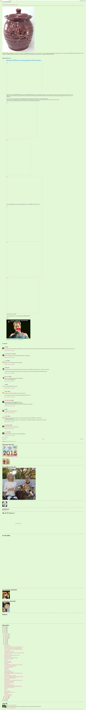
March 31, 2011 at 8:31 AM (9, 357)
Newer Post (4, 439)
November (6, 635)
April (6, 643)
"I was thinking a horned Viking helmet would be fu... (13, 664)
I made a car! (6, 669)
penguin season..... (7, 679)
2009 (5, 700)
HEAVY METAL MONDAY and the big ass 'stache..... (13, 673)
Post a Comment (5, 437)
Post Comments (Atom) (11, 441)
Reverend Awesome (8, 400)
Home (43, 439)
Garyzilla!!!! (6, 668)
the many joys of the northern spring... (11, 657)
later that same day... (8, 656)
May (5, 642)
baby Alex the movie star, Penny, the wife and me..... (13, 680)
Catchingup (6, 663)
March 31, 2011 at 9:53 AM (9, 373)
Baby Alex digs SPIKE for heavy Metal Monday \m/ (13, 686)
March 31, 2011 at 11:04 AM (10, 388)
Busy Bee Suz (7, 376)
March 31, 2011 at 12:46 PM (10, 412)
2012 (5, 631)
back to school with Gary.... (9, 682)
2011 (5, 632)
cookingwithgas (7, 425)
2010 (5, 699)
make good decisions (8, 694)
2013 (5, 630)
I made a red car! (7, 650)
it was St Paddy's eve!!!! (8, 667)
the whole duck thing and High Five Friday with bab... (13, 676)
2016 (5, 626)
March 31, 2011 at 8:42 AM (9, 364)
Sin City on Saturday (8, 662)
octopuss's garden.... (7, 670)
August (6, 638)
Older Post (82, 439)
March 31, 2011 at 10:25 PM (10, 435)
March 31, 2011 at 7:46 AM (9, 350)
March (6, 644)
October (6, 636)
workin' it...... (6, 688)
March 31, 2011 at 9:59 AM (9, 381)
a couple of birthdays (8, 695)
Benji (9, 98)
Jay (5, 384)
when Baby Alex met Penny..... (9, 687)
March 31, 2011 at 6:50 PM (9, 428)
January (6, 698)
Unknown (6, 391)
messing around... (7, 645)
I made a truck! (7, 674)
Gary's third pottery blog (9, 353)
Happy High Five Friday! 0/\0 (9, 692)
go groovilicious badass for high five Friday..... (12, 655)
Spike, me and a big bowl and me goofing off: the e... (13, 648)
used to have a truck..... (8, 654)
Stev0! (5, 689)
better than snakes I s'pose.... (9, 685)
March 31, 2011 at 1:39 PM (9, 421)
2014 (5, 629)
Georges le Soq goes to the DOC (10, 675)
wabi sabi (6, 660)
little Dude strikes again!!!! (9, 681)
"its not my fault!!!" (7, 661)
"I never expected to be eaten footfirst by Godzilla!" (13, 649)
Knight (6, 367)
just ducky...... (6, 693)
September (7, 637)
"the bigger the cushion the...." (9, 651)
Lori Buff (6, 360)
